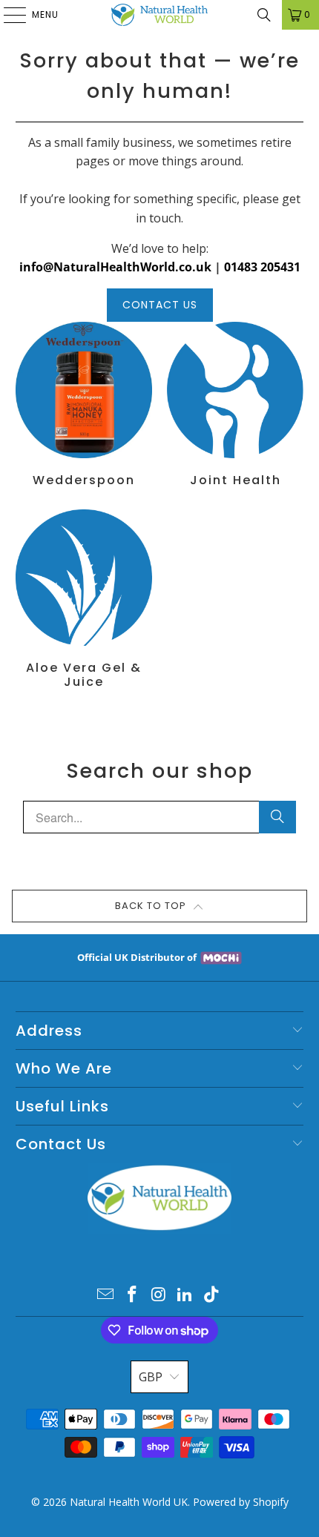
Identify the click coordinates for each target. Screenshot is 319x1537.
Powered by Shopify (241, 1502)
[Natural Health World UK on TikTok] (212, 1295)
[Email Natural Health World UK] (106, 1295)
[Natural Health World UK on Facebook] (132, 1295)
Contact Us (159, 304)
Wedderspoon (84, 404)
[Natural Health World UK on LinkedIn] (185, 1295)
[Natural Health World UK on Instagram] (159, 1295)
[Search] (264, 15)
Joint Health (235, 404)
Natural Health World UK (129, 1502)
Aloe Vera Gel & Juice (84, 599)
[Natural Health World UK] (160, 15)
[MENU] (7, 15)
